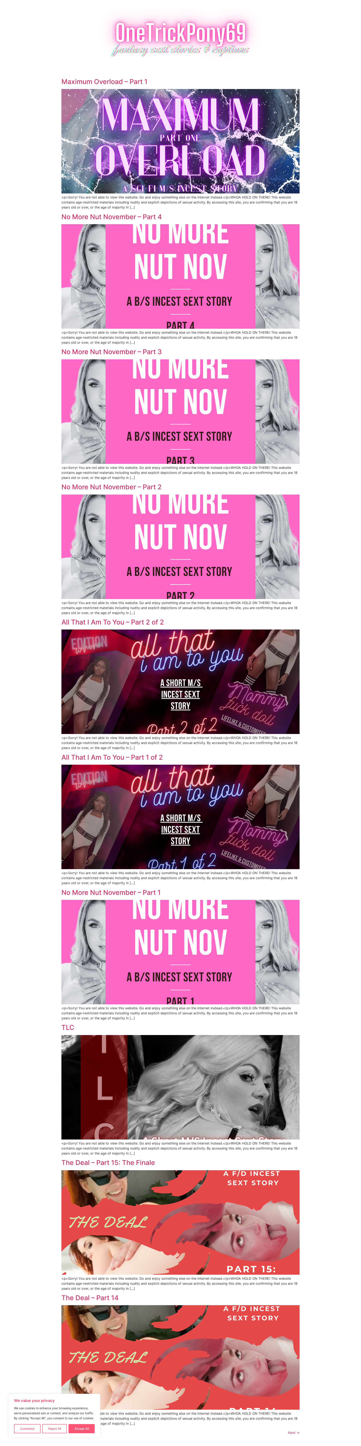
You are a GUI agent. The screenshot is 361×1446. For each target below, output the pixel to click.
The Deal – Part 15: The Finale (108, 1163)
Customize (27, 1428)
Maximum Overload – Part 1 (104, 82)
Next (294, 1433)
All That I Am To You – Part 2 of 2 (112, 622)
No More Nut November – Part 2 (111, 487)
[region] (54, 1416)
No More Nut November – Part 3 (111, 352)
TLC (67, 1027)
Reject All (54, 1428)
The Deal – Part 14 (90, 1298)
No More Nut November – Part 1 (111, 892)
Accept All (82, 1428)
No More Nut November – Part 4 (111, 217)
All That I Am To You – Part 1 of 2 (112, 757)
